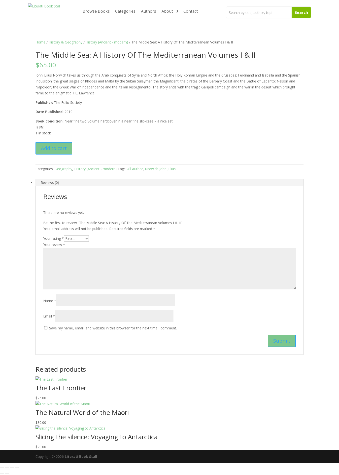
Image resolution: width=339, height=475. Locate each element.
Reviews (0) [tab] (50, 182)
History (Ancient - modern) (107, 42)
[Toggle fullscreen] (7, 467)
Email (49, 316)
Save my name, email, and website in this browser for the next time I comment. (113, 328)
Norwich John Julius (160, 168)
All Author (135, 168)
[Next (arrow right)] (7, 473)
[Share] (12, 467)
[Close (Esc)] (17, 467)
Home (40, 42)
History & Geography (65, 42)
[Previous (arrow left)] (2, 473)
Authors (148, 11)
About (167, 11)
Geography (63, 168)
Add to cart (54, 148)
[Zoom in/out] (2, 467)
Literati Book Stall (81, 456)
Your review (54, 244)
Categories (125, 11)
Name (49, 300)
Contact (190, 11)
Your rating (53, 238)
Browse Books (96, 11)
